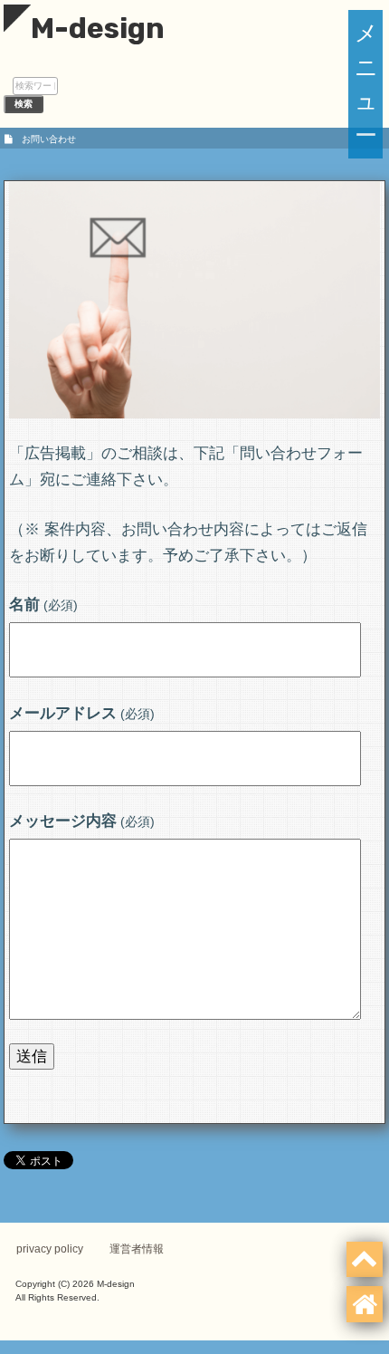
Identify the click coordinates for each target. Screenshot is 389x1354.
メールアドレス (82, 713)
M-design (98, 28)
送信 (31, 1056)
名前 (43, 604)
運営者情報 (136, 1249)
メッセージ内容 (82, 821)
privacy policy (49, 1249)
